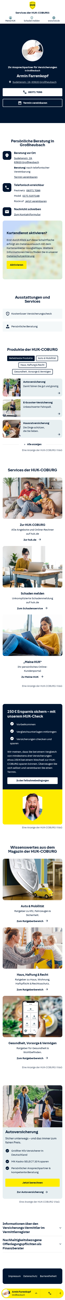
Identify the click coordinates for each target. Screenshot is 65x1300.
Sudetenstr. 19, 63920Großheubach (34, 82)
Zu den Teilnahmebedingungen (32, 780)
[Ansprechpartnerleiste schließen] (60, 1293)
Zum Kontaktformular (27, 214)
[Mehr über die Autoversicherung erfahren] (59, 393)
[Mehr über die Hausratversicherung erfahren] (59, 434)
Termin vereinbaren (35, 102)
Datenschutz (30, 1276)
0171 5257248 (31, 195)
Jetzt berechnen (32, 1182)
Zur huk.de (30, 539)
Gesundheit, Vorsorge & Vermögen (32, 371)
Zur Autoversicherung (30, 1192)
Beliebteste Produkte (21, 358)
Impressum (14, 1276)
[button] (33, 444)
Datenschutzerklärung (20, 256)
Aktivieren (16, 264)
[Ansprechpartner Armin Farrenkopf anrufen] (50, 1293)
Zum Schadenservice (30, 608)
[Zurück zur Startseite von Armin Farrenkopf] (33, 6)
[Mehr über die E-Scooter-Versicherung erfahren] (59, 413)
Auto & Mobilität (47, 358)
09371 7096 (35, 92)
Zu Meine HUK (30, 676)
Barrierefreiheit (48, 1276)
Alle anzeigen (34, 444)
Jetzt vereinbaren (36, 201)
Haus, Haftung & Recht (32, 365)
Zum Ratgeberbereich (30, 921)
